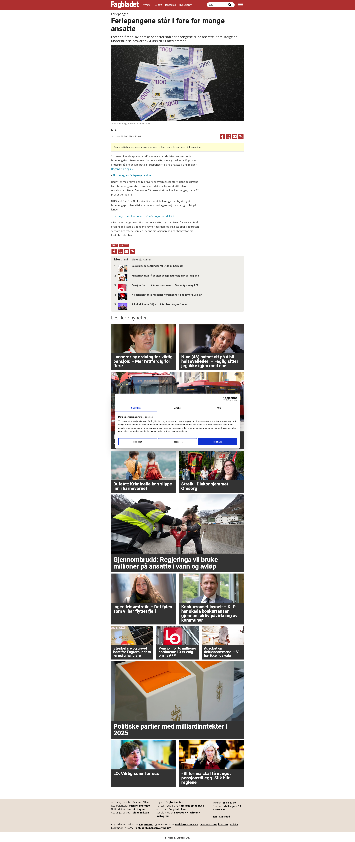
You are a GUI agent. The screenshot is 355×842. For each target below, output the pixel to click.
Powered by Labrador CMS (177, 837)
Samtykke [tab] (136, 408)
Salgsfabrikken (178, 809)
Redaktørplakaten (186, 824)
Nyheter (147, 4)
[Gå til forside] (125, 5)
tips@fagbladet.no (192, 805)
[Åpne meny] (240, 5)
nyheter (124, 245)
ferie (114, 245)
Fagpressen (146, 824)
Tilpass (176, 442)
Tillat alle (217, 442)
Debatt (158, 4)
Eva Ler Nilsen (141, 802)
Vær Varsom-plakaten (214, 824)
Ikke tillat (137, 442)
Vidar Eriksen (141, 812)
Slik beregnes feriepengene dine (131, 175)
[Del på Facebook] (222, 136)
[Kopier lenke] (241, 136)
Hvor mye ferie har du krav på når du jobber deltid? (143, 216)
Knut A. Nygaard (137, 809)
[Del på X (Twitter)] (228, 136)
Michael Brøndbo (139, 805)
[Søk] (230, 4)
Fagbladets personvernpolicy (153, 828)
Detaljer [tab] (177, 408)
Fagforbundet (174, 802)
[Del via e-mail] (234, 136)
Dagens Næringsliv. (122, 169)
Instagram (162, 816)
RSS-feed (224, 816)
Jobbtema (170, 4)
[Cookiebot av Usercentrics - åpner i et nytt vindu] (225, 399)
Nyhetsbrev (185, 4)
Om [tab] (219, 408)
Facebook (180, 812)
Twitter (193, 812)
